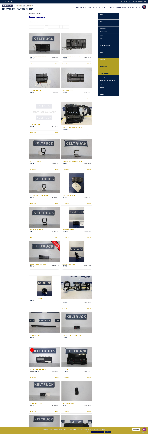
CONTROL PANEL (35, 124)
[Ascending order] (46, 25)
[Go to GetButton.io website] (144, 432)
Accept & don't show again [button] (97, 431)
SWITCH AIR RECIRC (69, 403)
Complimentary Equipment (106, 24)
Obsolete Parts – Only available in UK (108, 80)
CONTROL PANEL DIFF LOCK (71, 56)
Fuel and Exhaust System (105, 45)
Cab (100, 17)
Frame (101, 38)
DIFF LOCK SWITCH (69, 195)
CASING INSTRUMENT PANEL (72, 301)
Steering (101, 90)
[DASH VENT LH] (44, 322)
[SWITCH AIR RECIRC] (76, 391)
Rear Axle (102, 87)
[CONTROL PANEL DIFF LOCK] (76, 43)
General (101, 52)
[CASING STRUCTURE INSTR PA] (76, 113)
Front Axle (102, 42)
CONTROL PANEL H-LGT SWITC (72, 335)
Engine (101, 35)
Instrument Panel (103, 66)
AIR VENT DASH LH (36, 298)
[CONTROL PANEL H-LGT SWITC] (76, 322)
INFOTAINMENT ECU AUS (38, 56)
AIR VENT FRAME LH (36, 230)
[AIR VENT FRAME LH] (44, 217)
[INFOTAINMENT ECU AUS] (44, 43)
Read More (108, 431)
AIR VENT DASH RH (69, 264)
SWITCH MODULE (35, 90)
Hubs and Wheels (103, 56)
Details (57, 63)
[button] (139, 7)
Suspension (102, 94)
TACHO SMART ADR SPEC (38, 264)
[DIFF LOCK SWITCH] (76, 183)
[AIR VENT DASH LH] (44, 286)
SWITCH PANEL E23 (68, 230)
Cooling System (103, 28)
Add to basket (33, 63)
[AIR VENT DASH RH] (76, 251)
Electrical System (103, 31)
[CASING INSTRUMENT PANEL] (76, 287)
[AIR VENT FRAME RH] (44, 149)
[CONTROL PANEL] (44, 112)
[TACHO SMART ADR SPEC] (44, 251)
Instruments (102, 59)
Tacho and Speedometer (105, 73)
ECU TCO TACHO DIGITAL (38, 369)
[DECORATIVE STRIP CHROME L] (76, 149)
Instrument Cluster (104, 63)
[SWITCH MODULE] (44, 78)
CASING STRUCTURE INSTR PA (72, 127)
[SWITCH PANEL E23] (76, 217)
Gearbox (101, 49)
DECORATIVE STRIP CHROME (39, 195)
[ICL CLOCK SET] (76, 357)
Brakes (101, 14)
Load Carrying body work (105, 77)
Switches (102, 70)
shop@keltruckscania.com (139, 1)
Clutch (101, 21)
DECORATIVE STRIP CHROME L (72, 161)
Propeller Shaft (103, 84)
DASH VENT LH (35, 335)
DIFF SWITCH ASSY (36, 403)
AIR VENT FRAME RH (36, 161)
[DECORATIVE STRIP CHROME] (44, 183)
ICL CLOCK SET (67, 369)
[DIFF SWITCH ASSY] (44, 391)
